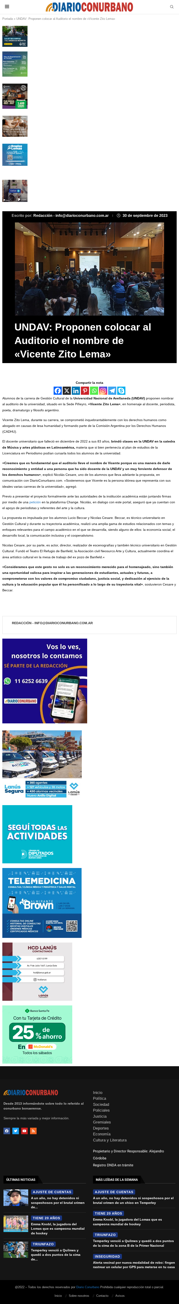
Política (99, 1098)
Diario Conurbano (87, 1287)
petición (34, 502)
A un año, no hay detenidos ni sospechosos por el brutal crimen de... (58, 1202)
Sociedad (101, 1104)
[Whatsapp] (94, 391)
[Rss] (33, 1131)
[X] (67, 391)
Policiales (101, 1110)
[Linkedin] (76, 391)
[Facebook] (58, 391)
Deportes (101, 1128)
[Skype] (121, 391)
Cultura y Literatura (110, 1140)
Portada (7, 18)
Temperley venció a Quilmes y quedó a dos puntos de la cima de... (55, 1254)
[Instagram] (103, 391)
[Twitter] (15, 1131)
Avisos (120, 1295)
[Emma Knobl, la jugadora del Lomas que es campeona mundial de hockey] (15, 1223)
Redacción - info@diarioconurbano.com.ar (71, 216)
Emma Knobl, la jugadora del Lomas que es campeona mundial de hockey (58, 1228)
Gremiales (102, 1122)
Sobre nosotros (79, 1295)
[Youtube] (24, 1131)
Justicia (100, 1116)
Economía (101, 1134)
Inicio (97, 1092)
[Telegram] (112, 391)
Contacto (102, 1295)
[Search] (171, 7)
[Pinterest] (85, 391)
